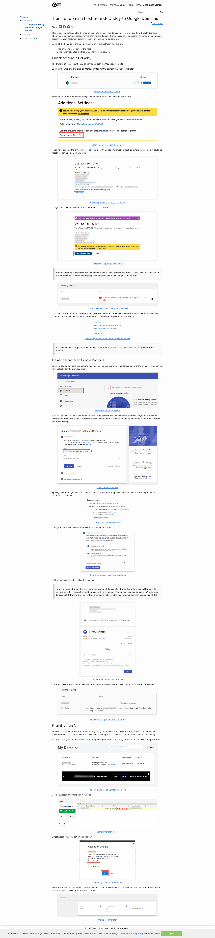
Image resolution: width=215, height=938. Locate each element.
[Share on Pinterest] (69, 27)
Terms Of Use (154, 933)
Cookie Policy (123, 933)
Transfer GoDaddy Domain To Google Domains (34, 27)
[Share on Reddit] (72, 27)
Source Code (30, 38)
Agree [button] (171, 934)
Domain (28, 20)
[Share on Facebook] (64, 27)
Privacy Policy (137, 933)
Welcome (24, 17)
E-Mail (27, 34)
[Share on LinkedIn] (60, 27)
